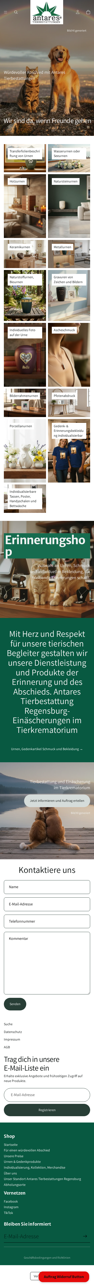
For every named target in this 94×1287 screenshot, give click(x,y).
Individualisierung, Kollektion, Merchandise (34, 1167)
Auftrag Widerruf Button (64, 1276)
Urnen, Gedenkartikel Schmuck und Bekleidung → (47, 749)
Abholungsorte (15, 1184)
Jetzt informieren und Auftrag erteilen (57, 800)
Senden (15, 1004)
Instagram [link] (11, 1207)
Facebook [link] (11, 1201)
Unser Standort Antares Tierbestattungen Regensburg (42, 1179)
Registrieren (47, 1110)
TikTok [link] (8, 1213)
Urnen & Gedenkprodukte (22, 1161)
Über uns (10, 1173)
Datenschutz (13, 1032)
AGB (7, 1047)
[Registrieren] (85, 1236)
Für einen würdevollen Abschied (27, 1150)
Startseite (11, 1144)
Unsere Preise (13, 1156)
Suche (8, 1024)
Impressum (12, 1039)
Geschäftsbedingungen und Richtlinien (47, 1257)
